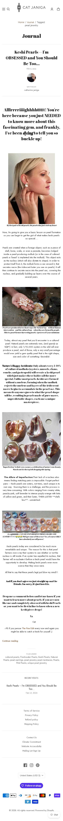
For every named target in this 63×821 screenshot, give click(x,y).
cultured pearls (12, 657)
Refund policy (31, 719)
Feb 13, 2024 (31, 69)
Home (21, 22)
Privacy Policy (31, 715)
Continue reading (10, 641)
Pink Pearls (21, 663)
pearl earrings (16, 660)
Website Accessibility (31, 746)
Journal (30, 22)
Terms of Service (32, 710)
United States (30, 775)
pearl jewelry (30, 660)
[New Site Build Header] (3, 9)
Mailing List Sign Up (31, 750)
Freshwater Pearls (28, 657)
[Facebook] (25, 765)
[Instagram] (31, 765)
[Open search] (8, 9)
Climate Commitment (31, 742)
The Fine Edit (28, 628)
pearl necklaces (45, 660)
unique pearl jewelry (37, 663)
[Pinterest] (37, 765)
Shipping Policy (31, 724)
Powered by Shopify (44, 810)
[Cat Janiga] (31, 7)
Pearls (56, 660)
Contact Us (32, 737)
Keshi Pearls (44, 657)
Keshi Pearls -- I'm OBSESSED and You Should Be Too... (31, 57)
